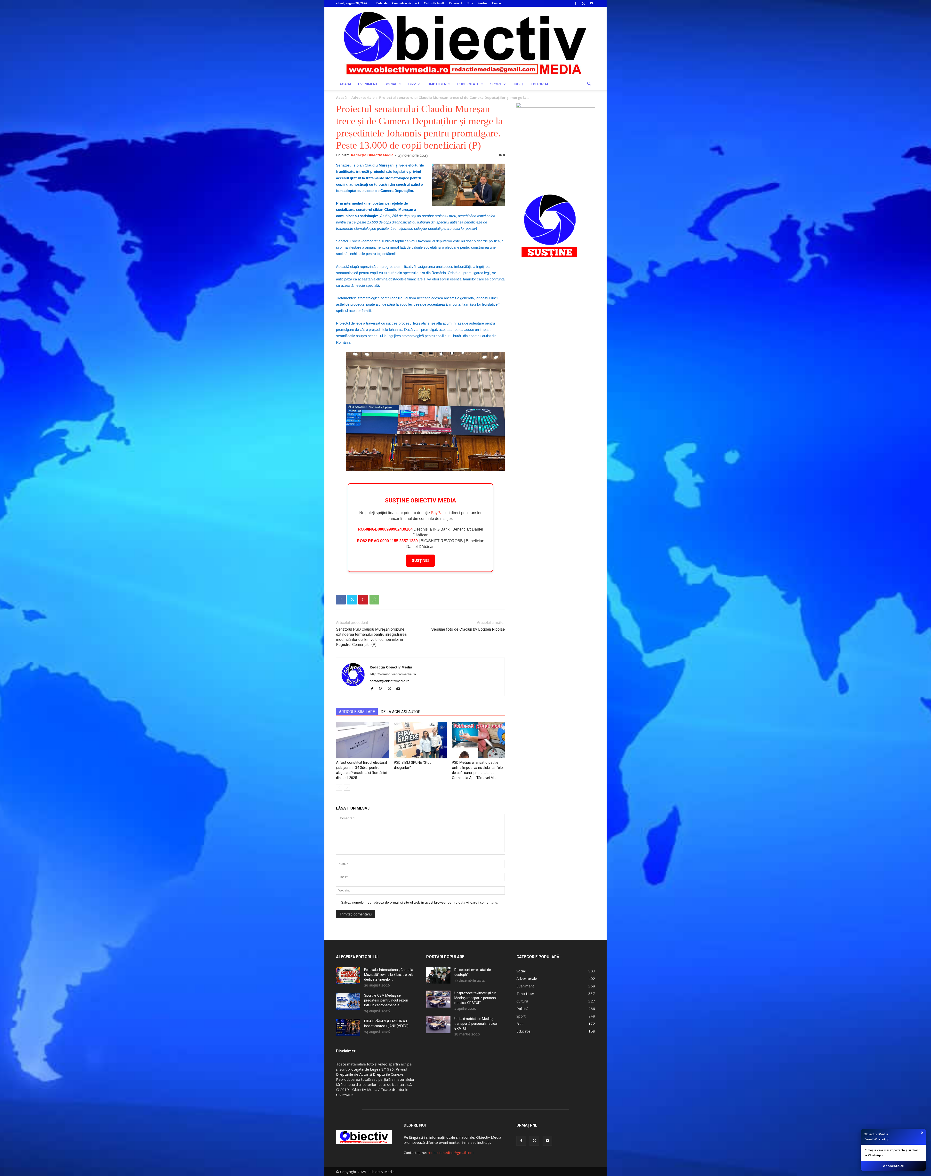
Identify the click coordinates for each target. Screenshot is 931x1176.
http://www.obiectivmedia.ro (393, 674)
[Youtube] (591, 3)
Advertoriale (363, 97)
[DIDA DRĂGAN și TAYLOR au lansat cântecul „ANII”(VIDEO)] (348, 1027)
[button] (589, 84)
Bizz (412, 84)
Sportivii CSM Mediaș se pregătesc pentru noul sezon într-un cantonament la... (386, 1000)
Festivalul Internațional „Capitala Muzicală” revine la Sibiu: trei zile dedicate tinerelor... (389, 974)
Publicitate (468, 84)
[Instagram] (382, 689)
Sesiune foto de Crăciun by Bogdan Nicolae (468, 629)
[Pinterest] (363, 599)
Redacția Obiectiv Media (372, 155)
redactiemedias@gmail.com (451, 1152)
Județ (518, 84)
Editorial (540, 84)
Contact (497, 3)
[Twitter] (583, 3)
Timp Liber (436, 84)
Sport (496, 84)
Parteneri (455, 3)
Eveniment (368, 84)
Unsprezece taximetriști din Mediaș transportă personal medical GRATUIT (475, 998)
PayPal (437, 513)
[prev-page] (339, 788)
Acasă (341, 97)
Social (391, 84)
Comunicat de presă (405, 3)
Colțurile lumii (434, 3)
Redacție (381, 3)
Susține (482, 3)
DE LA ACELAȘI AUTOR (400, 711)
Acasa (345, 84)
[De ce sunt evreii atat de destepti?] (438, 975)
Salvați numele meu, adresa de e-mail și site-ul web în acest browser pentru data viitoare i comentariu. (419, 902)
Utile (469, 3)
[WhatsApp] (374, 599)
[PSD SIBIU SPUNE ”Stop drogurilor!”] (420, 740)
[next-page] (347, 788)
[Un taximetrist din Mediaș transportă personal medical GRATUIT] (438, 1024)
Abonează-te (893, 1166)
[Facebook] (575, 3)
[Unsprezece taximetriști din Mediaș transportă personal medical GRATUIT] (438, 999)
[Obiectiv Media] (465, 42)
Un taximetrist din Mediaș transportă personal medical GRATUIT (476, 1023)
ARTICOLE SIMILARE (357, 711)
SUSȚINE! (420, 560)
